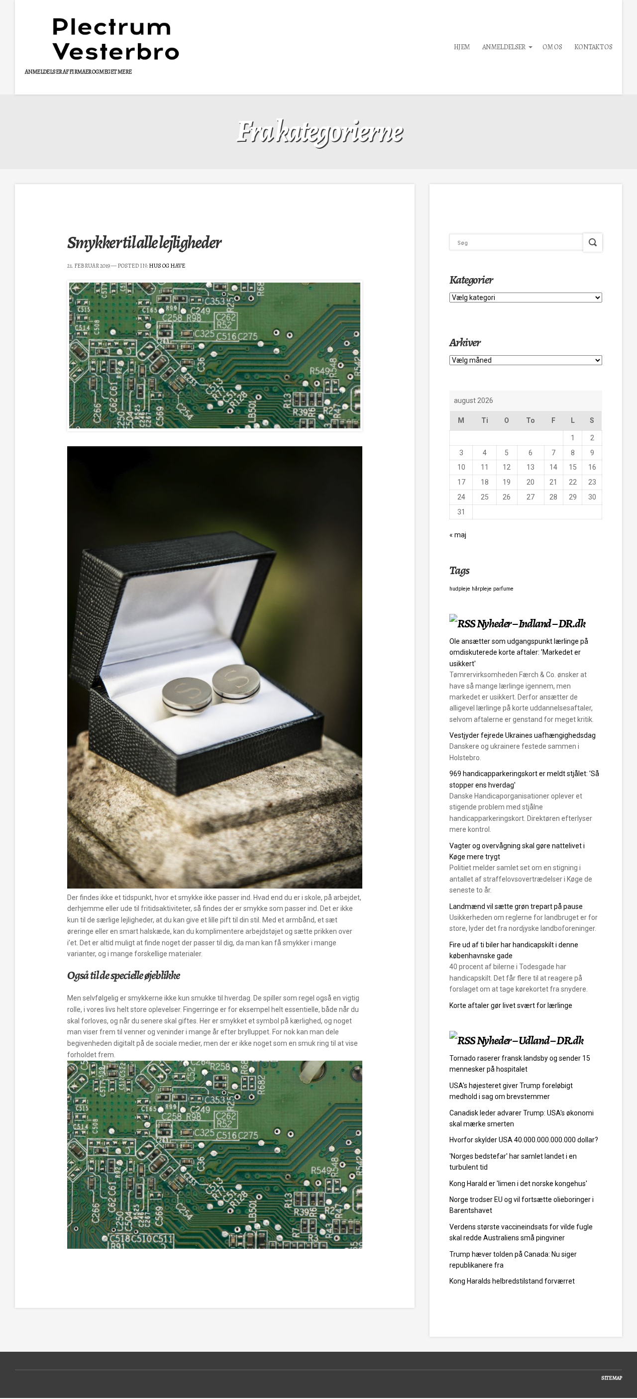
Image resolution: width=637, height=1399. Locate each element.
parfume (503, 589)
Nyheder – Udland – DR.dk (530, 1040)
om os (552, 47)
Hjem (462, 47)
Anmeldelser (503, 47)
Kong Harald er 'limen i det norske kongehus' (518, 1184)
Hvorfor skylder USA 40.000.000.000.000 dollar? (523, 1140)
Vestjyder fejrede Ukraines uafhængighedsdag (522, 735)
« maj (457, 535)
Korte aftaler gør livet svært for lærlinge (510, 1005)
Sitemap (611, 1378)
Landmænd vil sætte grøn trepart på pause (516, 906)
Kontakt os (593, 47)
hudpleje (459, 589)
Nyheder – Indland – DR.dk (531, 623)
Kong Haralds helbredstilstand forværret (512, 1281)
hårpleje (482, 589)
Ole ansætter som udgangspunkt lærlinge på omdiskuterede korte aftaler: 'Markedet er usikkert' (518, 652)
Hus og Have (167, 266)
